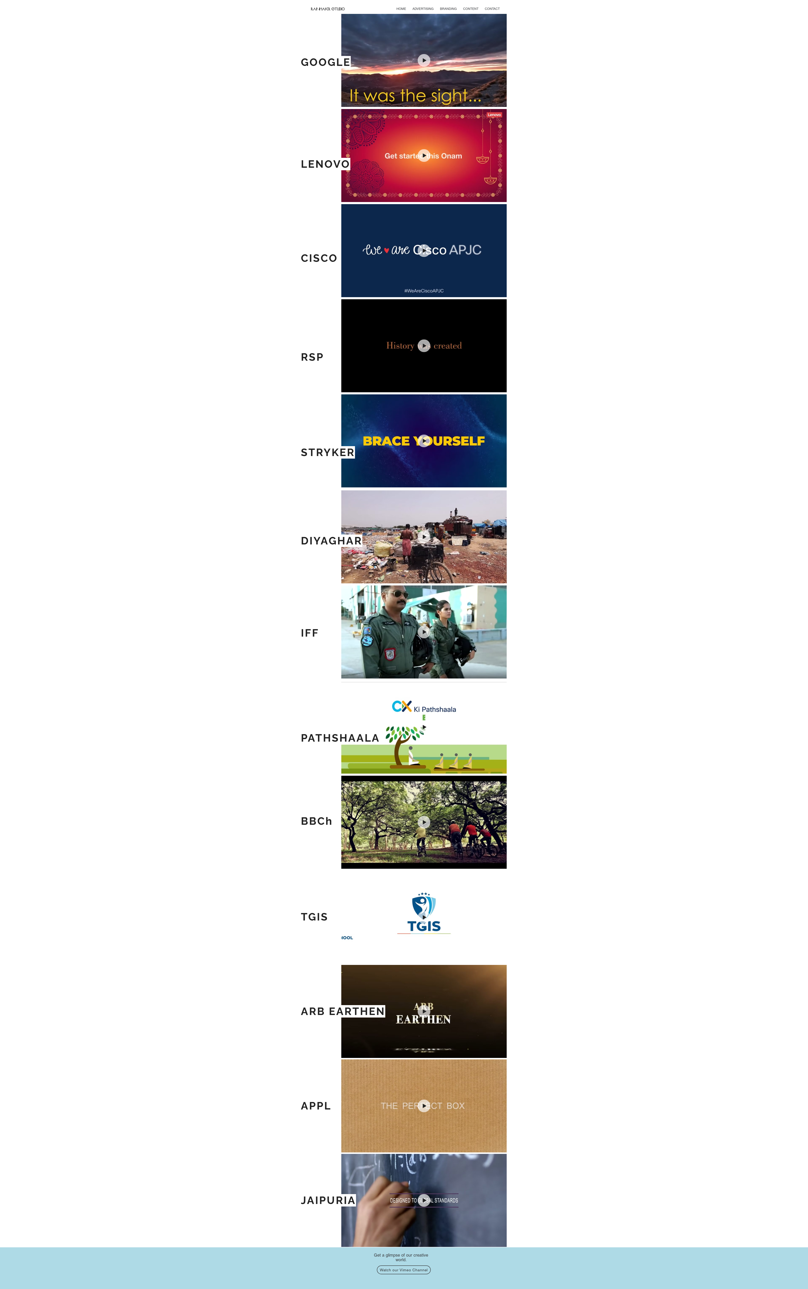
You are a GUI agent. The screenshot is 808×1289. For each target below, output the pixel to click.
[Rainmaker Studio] (328, 9)
